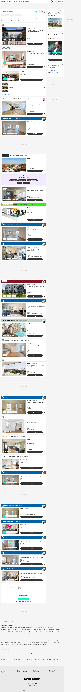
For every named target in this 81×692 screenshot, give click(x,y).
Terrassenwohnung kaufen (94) (32, 640)
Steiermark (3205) (25, 659)
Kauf (11, 14)
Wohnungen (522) (29, 627)
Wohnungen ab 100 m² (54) (16, 644)
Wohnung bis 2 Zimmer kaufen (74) (16, 642)
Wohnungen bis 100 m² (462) (39, 627)
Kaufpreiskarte (51, 671)
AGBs (34, 669)
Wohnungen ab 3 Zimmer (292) (54, 629)
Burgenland (4, 14)
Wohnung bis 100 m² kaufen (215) (32, 633)
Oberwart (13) (3, 653)
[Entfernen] (8, 15)
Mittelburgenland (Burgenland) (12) (21, 653)
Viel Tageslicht (14, 180)
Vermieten (21, 1)
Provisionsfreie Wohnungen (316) (27, 629)
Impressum (3, 671)
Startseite (2, 621)
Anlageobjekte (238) (55, 631)
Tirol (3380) (18, 659)
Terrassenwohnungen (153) (52, 635)
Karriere (2, 670)
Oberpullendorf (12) (10, 653)
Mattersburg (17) (57, 650)
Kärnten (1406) (55, 659)
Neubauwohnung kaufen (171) (30, 635)
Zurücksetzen (26, 14)
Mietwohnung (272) (14, 631)
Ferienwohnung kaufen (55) (54, 642)
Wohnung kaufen (8, 621)
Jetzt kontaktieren (55, 59)
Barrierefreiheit (3, 672)
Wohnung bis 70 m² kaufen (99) (19, 640)
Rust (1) (42, 653)
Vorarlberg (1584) (48, 659)
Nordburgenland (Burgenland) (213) (7, 650)
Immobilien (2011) (4, 627)
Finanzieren (27, 1)
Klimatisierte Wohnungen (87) (55, 640)
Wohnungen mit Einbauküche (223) (7, 633)
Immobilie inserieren (53, 67)
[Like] (44, 44)
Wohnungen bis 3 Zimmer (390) (6, 629)
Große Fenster (23, 180)
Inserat (55, 1)
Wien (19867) (3, 659)
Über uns (2, 669)
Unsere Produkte (52, 669)
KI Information (36, 671)
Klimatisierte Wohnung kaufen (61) (42, 642)
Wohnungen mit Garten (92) (44, 640)
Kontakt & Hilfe (19, 669)
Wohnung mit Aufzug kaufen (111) (7, 640)
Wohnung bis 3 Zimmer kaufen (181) (45, 633)
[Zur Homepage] (4, 1)
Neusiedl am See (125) (19, 650)
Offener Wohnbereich (33, 180)
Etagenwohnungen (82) (5, 642)
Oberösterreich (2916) (33, 659)
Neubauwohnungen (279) (5, 631)
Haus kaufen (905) (21, 627)
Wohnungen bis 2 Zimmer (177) (17, 635)
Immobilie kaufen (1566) (12, 627)
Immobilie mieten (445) (49, 627)
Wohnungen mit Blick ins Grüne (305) (40, 629)
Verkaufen (15, 1)
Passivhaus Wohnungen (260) (24, 631)
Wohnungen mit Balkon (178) (6, 635)
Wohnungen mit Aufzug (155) (41, 635)
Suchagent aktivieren (24, 598)
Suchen (10, 1)
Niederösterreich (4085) (11, 659)
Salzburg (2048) (41, 659)
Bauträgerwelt (51, 672)
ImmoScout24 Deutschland (22, 671)
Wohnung (18, 14)
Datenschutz (35, 670)
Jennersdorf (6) (37, 653)
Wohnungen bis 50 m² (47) (26, 644)
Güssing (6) (31, 653)
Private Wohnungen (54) (5, 644)
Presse (18, 670)
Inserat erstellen (52, 670)
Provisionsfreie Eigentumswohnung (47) (39, 644)
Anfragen (35, 43)
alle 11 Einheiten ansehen (6, 94)
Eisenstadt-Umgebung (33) (35, 650)
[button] (34, 588)
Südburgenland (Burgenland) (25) (47, 650)
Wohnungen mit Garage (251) (36, 631)
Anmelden (61, 1)
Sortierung (5, 17)
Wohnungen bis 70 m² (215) (19, 633)
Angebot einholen (53, 70)
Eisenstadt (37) (26, 650)
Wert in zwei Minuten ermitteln (55, 73)
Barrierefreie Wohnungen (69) (29, 642)
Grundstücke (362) (16, 629)
